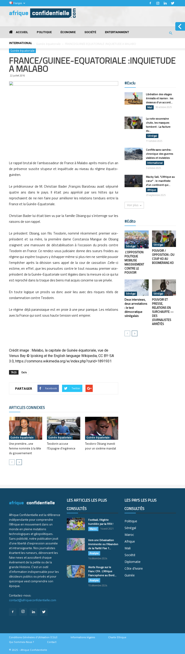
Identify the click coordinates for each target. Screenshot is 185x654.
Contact (51, 642)
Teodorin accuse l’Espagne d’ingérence (61, 446)
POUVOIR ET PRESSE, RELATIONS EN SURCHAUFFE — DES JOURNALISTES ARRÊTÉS (163, 311)
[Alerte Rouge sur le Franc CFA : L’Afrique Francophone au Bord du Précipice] (76, 571)
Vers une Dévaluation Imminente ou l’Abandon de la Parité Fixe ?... (103, 544)
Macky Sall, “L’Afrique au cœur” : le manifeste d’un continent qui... (160, 181)
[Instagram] (157, 3)
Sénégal (152, 136)
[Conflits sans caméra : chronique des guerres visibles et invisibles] (134, 154)
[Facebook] (150, 3)
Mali (149, 107)
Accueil (21, 32)
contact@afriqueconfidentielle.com (32, 600)
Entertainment (117, 32)
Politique (44, 32)
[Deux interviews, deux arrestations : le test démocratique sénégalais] (137, 287)
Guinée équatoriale (22, 437)
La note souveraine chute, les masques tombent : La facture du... (158, 124)
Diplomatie (133, 562)
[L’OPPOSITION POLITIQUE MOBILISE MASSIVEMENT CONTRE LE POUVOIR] (137, 239)
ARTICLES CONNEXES (27, 407)
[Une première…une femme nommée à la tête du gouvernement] (25, 428)
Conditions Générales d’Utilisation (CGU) (33, 637)
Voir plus (132, 205)
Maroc (93, 529)
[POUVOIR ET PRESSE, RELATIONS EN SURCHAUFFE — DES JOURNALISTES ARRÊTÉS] (164, 287)
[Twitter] (172, 3)
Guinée (130, 575)
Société (90, 32)
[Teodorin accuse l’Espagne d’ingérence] (63, 428)
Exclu (24, 372)
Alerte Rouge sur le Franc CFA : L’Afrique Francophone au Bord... (102, 571)
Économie (68, 32)
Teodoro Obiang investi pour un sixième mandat (100, 446)
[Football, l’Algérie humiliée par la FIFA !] (76, 524)
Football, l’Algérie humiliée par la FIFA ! (100, 522)
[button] (170, 33)
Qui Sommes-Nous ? (21, 642)
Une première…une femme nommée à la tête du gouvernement (25, 448)
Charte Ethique (117, 637)
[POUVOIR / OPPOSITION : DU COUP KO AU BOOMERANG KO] (164, 238)
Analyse (94, 553)
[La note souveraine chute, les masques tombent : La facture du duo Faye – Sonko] (134, 123)
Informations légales (83, 637)
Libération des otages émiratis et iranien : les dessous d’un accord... (159, 98)
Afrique (151, 190)
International (20, 43)
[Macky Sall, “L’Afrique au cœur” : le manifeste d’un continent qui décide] (134, 181)
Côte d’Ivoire (134, 568)
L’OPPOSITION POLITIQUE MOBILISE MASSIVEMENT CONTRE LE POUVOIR (134, 262)
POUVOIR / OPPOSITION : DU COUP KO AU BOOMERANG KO (163, 256)
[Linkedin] (165, 3)
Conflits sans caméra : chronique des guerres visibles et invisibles (159, 153)
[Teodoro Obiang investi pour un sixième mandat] (101, 428)
